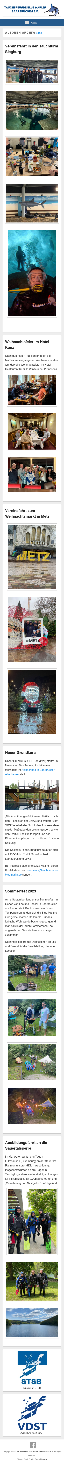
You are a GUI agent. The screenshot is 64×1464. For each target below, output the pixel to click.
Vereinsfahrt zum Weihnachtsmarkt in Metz (27, 513)
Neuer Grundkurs (20, 752)
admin (39, 32)
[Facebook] (33, 1445)
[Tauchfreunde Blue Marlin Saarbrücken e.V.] (32, 15)
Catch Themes (41, 1459)
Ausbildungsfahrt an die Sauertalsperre (26, 1145)
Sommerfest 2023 (20, 891)
